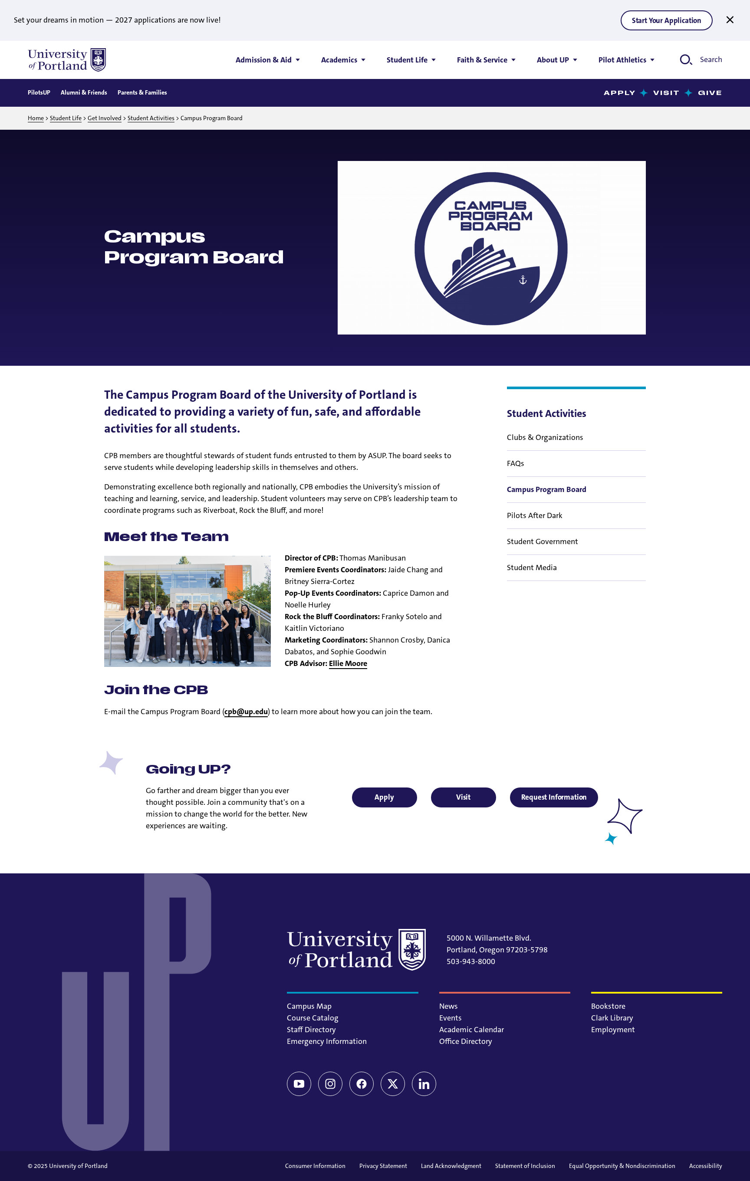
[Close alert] (730, 20)
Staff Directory (311, 1029)
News (448, 1006)
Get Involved (105, 118)
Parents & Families (142, 92)
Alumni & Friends (84, 92)
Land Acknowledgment (451, 1166)
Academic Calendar (471, 1029)
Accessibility (705, 1166)
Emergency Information (327, 1041)
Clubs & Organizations (545, 437)
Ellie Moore (348, 663)
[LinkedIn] (424, 1084)
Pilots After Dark (534, 515)
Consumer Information (315, 1166)
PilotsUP (39, 92)
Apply (620, 93)
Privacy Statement (383, 1166)
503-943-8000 (471, 961)
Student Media (532, 567)
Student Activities (151, 118)
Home (36, 118)
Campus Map (309, 1006)
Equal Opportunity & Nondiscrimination (622, 1166)
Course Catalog (313, 1018)
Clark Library (612, 1018)
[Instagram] (330, 1084)
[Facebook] (361, 1084)
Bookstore (608, 1006)
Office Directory (465, 1041)
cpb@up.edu (246, 711)
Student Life (66, 118)
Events (450, 1018)
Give (710, 93)
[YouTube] (299, 1084)
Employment (613, 1029)
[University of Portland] (67, 60)
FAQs (515, 463)
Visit (667, 93)
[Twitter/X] (393, 1084)
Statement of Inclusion (525, 1166)
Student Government (542, 541)
